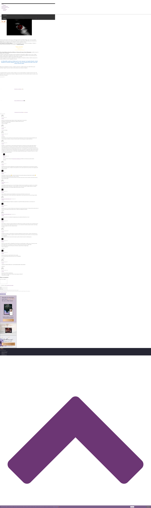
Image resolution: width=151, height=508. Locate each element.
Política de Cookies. (55, 506)
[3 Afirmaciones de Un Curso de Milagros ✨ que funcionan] (8, 112)
